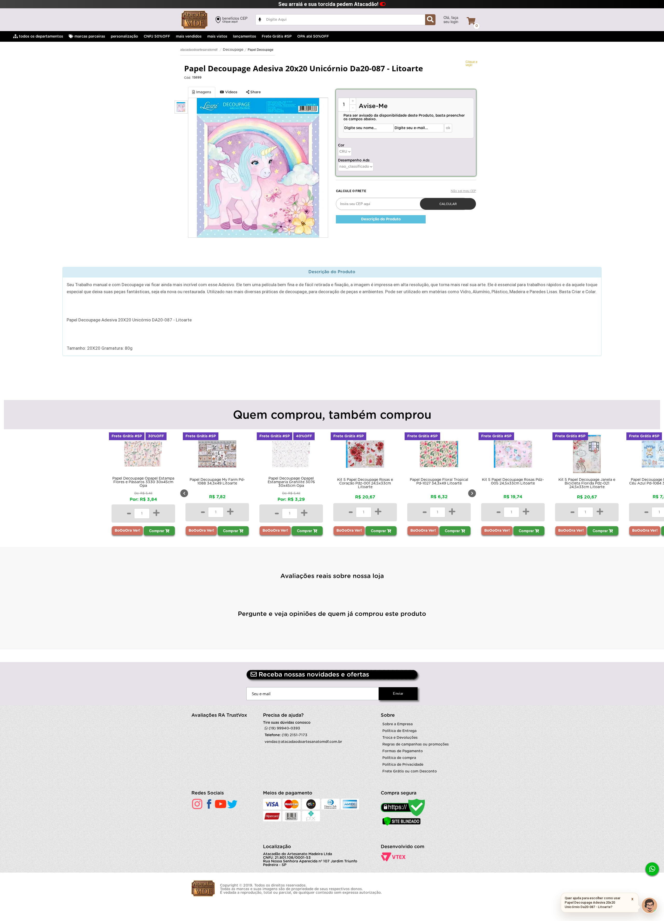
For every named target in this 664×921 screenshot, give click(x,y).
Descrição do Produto (381, 219)
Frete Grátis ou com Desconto (409, 771)
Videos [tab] (230, 92)
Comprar (83, 530)
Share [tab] (255, 92)
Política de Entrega (399, 731)
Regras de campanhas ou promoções (415, 744)
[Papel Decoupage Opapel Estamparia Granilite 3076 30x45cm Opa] (217, 455)
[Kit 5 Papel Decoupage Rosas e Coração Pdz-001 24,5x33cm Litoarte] (291, 455)
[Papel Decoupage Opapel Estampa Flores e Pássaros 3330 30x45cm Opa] (69, 455)
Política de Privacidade (402, 765)
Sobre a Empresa (397, 724)
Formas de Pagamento (402, 751)
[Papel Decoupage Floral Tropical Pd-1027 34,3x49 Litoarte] (365, 455)
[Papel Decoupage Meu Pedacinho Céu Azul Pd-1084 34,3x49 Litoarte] (587, 455)
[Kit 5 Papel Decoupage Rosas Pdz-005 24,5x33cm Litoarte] (439, 455)
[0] (471, 21)
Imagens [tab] (203, 92)
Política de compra (399, 758)
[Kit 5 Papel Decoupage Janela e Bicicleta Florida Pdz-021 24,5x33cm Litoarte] (513, 455)
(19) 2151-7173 (294, 735)
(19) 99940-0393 (284, 728)
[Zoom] (181, 107)
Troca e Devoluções (400, 738)
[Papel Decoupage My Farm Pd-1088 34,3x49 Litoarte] (143, 455)
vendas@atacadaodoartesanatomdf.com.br (303, 742)
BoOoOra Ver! (53, 530)
